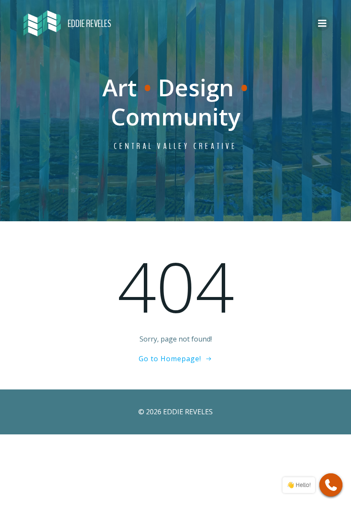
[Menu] (322, 23)
